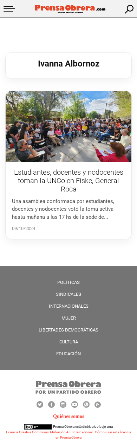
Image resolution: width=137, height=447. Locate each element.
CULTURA (68, 341)
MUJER (68, 318)
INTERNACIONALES (69, 306)
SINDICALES (68, 294)
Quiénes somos (68, 416)
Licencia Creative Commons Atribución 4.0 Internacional (49, 432)
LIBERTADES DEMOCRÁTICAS (68, 330)
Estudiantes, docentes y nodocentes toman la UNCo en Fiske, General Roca (68, 180)
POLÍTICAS (68, 282)
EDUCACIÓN (68, 353)
